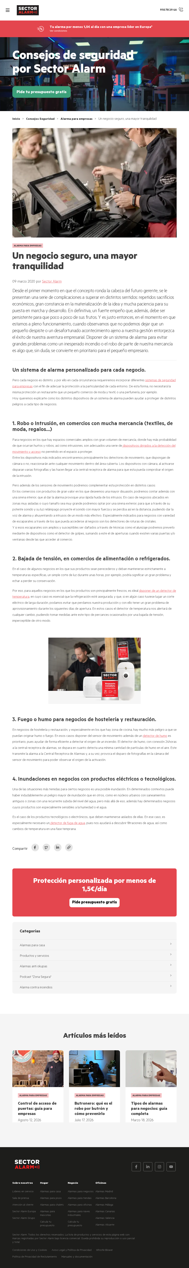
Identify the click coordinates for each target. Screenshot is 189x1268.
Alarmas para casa (32, 946)
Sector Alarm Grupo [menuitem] (23, 1218)
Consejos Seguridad (40, 119)
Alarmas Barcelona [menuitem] (105, 1198)
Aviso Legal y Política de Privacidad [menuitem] (72, 1250)
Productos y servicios (34, 956)
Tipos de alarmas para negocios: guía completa (149, 1109)
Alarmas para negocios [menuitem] (81, 1191)
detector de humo (155, 736)
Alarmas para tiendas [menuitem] (80, 1198)
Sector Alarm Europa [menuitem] (24, 1211)
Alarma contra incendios (36, 988)
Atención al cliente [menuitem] (22, 1205)
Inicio (16, 119)
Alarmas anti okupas (33, 967)
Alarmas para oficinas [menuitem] (80, 1205)
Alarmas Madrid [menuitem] (104, 1191)
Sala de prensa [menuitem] (20, 1198)
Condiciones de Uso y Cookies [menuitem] (29, 1250)
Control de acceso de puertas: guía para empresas (37, 1109)
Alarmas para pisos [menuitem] (51, 1198)
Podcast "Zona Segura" (35, 977)
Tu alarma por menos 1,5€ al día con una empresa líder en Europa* (101, 27)
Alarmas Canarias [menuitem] (105, 1211)
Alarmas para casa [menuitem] (50, 1191)
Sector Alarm (52, 282)
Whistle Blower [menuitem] (104, 1250)
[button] (8, 10)
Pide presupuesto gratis (94, 902)
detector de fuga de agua (67, 823)
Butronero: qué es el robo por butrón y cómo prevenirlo (93, 1109)
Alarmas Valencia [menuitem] (104, 1218)
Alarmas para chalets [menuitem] (52, 1205)
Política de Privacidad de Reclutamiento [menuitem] (34, 1257)
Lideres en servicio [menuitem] (23, 1191)
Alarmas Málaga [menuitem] (104, 1205)
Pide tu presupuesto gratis (41, 92)
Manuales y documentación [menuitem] (76, 1257)
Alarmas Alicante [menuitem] (104, 1225)
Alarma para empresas (76, 119)
